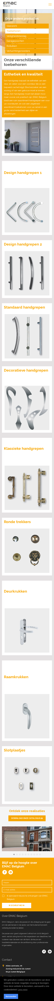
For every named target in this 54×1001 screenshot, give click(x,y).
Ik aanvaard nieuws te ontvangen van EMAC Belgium (27, 897)
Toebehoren (13, 31)
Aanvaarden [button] (11, 996)
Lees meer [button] (23, 990)
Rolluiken (12, 46)
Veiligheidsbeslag (16, 36)
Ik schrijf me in (16, 905)
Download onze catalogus (26, 818)
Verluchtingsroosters (18, 51)
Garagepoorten (15, 41)
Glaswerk (12, 26)
